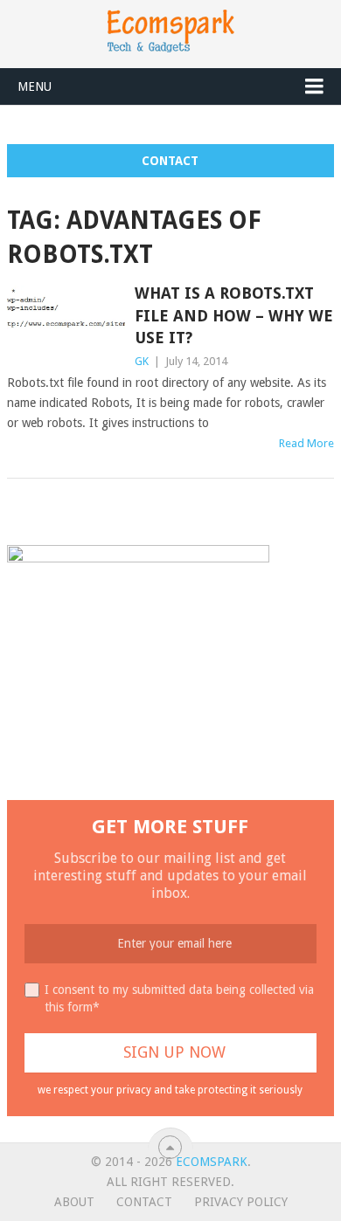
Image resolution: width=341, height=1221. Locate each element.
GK (142, 361)
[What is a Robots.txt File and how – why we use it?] (66, 320)
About (74, 1202)
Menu (34, 86)
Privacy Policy (241, 1202)
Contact (170, 161)
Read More (306, 443)
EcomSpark (211, 1162)
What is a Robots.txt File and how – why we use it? (234, 315)
